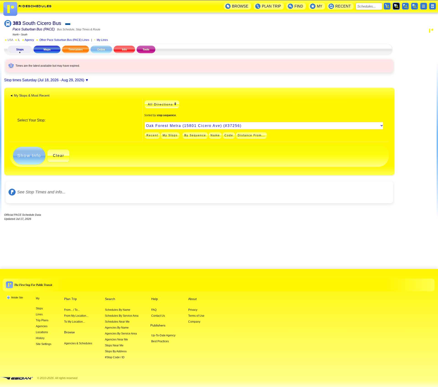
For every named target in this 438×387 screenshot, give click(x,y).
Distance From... (251, 135)
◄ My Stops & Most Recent (30, 95)
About (192, 299)
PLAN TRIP (271, 6)
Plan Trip (70, 299)
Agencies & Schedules (78, 343)
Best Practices (160, 341)
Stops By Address (116, 351)
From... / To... (72, 309)
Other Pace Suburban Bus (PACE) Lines (62, 40)
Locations (42, 332)
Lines (39, 314)
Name (215, 135)
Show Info (29, 155)
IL (17, 40)
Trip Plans (42, 320)
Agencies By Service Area (121, 333)
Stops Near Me (114, 345)
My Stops (170, 135)
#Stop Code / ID (115, 357)
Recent (152, 135)
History (40, 338)
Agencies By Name (117, 327)
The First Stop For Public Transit (33, 284)
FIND (299, 6)
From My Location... (76, 315)
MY (319, 6)
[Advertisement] (415, 106)
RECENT (343, 6)
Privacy (192, 309)
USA (8, 40)
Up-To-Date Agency (163, 335)
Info (124, 49)
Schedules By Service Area (121, 315)
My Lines (102, 40)
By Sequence (195, 135)
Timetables (75, 49)
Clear (58, 156)
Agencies (41, 326)
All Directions (160, 104)
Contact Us (158, 315)
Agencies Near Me (116, 339)
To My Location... (74, 321)
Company (194, 321)
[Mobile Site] (432, 6)
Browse (69, 332)
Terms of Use (196, 315)
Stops (20, 49)
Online (101, 49)
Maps (47, 49)
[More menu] (423, 6)
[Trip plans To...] (387, 6)
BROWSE (240, 6)
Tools (146, 49)
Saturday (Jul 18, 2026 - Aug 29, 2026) (53, 80)
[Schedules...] (396, 6)
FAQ (153, 309)
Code (228, 135)
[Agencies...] (414, 6)
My (37, 298)
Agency (27, 40)
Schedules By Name (117, 309)
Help (154, 299)
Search (110, 299)
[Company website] (18, 378)
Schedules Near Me (117, 321)
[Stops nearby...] (405, 6)
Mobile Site (17, 297)
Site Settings (43, 344)
